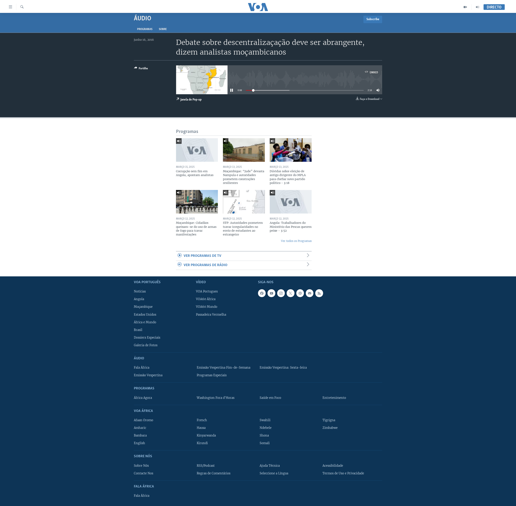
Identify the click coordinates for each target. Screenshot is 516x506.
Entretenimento (334, 398)
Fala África (141, 367)
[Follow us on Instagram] (281, 293)
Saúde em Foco (270, 398)
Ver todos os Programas (296, 241)
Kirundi (202, 443)
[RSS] (319, 293)
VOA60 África (205, 299)
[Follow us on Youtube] (271, 293)
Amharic (140, 428)
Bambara (140, 435)
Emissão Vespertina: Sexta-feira (283, 367)
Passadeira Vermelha (211, 314)
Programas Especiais (212, 375)
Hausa (201, 428)
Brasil (138, 330)
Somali (265, 443)
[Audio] (477, 7)
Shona (264, 435)
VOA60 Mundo (206, 307)
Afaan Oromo (143, 420)
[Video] (465, 7)
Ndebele (266, 428)
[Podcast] (300, 293)
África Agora (143, 398)
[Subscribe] (309, 293)
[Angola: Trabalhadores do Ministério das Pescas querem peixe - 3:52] (291, 202)
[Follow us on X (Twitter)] (290, 293)
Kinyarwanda (206, 435)
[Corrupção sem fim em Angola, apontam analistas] (197, 150)
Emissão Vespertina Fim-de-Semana (223, 367)
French (202, 420)
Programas (144, 29)
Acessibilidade (332, 466)
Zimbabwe (330, 428)
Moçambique (143, 307)
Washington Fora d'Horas (215, 398)
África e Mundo (145, 322)
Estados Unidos (145, 314)
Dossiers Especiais (147, 337)
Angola (139, 299)
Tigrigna (328, 420)
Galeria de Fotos (145, 345)
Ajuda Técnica (270, 466)
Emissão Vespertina (148, 375)
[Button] (141, 69)
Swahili (265, 420)
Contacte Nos (143, 473)
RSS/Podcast (206, 466)
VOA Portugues (207, 291)
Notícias (140, 291)
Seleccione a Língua (274, 473)
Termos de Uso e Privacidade (343, 473)
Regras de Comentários (213, 473)
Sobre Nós (141, 466)
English (139, 443)
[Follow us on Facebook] (262, 293)
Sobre (163, 29)
